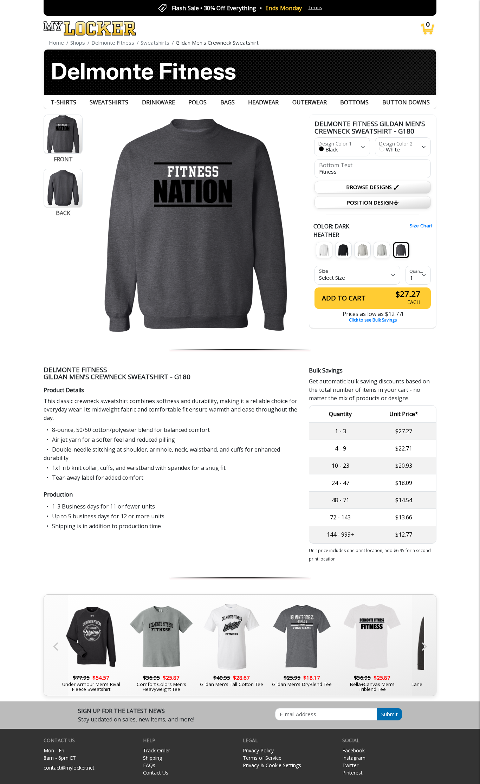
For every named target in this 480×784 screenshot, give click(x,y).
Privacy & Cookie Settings (272, 765)
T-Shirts (63, 102)
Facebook (353, 750)
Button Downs (406, 102)
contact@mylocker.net (69, 767)
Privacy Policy (258, 750)
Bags (227, 102)
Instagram (353, 757)
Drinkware (158, 102)
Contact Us (155, 772)
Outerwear (309, 102)
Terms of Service (262, 757)
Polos (197, 102)
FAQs (149, 765)
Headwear (263, 102)
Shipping (152, 757)
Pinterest (352, 772)
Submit (389, 714)
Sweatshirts (109, 102)
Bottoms (354, 102)
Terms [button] (315, 8)
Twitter (350, 765)
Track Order (156, 750)
